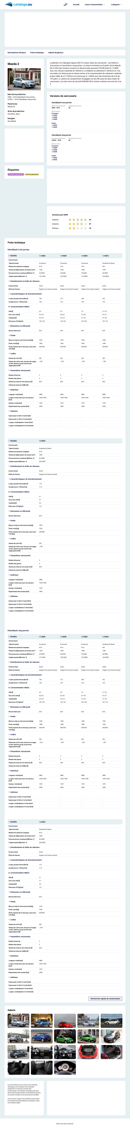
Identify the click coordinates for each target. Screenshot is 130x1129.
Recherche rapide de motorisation (105, 999)
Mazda (12, 64)
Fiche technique (37, 53)
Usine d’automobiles (94, 5)
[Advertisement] (65, 29)
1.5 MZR (54, 119)
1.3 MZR (54, 115)
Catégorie (115, 5)
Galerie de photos (55, 53)
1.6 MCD (54, 127)
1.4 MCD (54, 125)
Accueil (76, 4)
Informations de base (17, 53)
